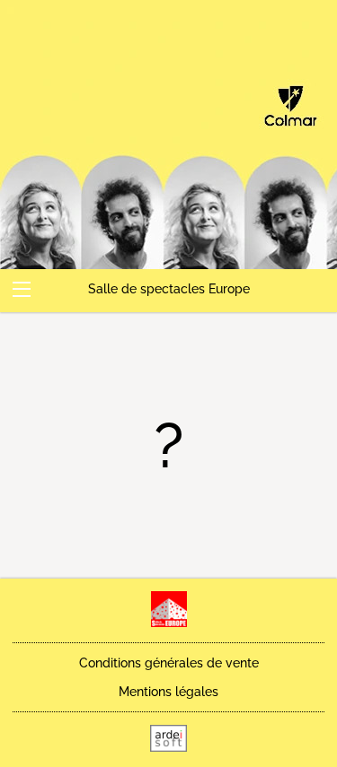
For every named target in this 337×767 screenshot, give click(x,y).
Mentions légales (168, 691)
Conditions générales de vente (169, 663)
